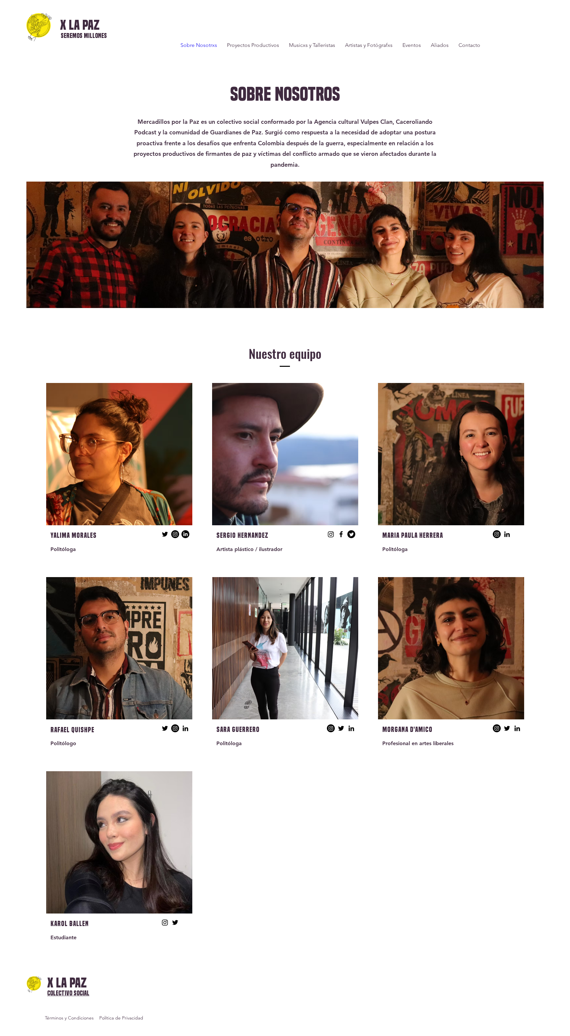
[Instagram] (175, 534)
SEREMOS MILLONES (84, 36)
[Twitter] (165, 534)
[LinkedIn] (185, 534)
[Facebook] (341, 534)
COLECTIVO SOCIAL (68, 993)
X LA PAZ (80, 25)
